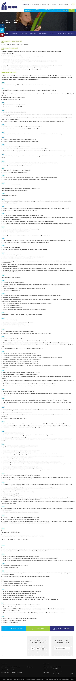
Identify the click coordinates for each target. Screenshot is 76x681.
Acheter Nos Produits (46, 673)
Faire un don (45, 669)
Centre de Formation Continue (17, 673)
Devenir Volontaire (47, 667)
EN (71, 4)
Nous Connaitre (25, 4)
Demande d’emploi (63, 4)
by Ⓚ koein (72, 673)
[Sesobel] (9, 6)
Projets (13, 669)
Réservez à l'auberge (58, 671)
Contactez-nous (45, 4)
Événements (30, 667)
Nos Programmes (16, 667)
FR (73, 4)
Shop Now (54, 4)
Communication (35, 4)
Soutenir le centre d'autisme (57, 667)
